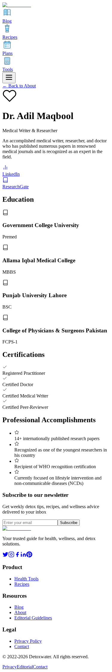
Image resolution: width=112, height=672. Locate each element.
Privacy (9, 666)
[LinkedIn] (23, 555)
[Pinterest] (29, 555)
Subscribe (68, 522)
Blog (19, 607)
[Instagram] (11, 555)
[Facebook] (17, 555)
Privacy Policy (28, 641)
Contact (21, 646)
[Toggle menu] (9, 77)
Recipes (21, 584)
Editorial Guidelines (33, 617)
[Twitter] (5, 555)
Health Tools (26, 578)
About (20, 612)
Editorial (25, 666)
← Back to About (19, 85)
